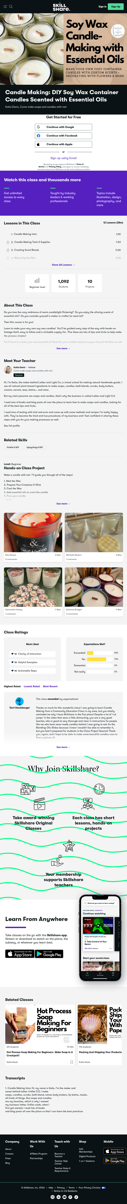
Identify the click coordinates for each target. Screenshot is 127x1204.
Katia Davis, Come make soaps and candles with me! (35, 106)
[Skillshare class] (40, 1024)
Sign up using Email (63, 158)
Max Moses (10, 555)
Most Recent (50, 686)
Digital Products (87, 1156)
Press (8, 1158)
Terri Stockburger (19, 707)
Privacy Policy (55, 167)
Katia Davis (24, 367)
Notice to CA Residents (65, 1191)
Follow (31, 367)
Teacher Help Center (61, 1162)
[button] (5, 7)
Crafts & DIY (13, 447)
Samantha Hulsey (13, 609)
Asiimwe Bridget (74, 609)
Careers (9, 1154)
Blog (7, 1163)
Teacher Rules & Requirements (62, 1169)
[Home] (61, 6)
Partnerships (36, 1158)
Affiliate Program (38, 1154)
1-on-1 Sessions (87, 1161)
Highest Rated (12, 686)
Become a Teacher (60, 1155)
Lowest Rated (31, 686)
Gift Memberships (85, 1150)
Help (51, 1187)
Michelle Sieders (74, 555)
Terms (72, 1187)
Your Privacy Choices (89, 1187)
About (8, 1149)
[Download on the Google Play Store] (113, 1160)
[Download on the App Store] (18, 954)
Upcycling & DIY (35, 447)
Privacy (61, 1187)
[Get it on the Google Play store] (50, 954)
